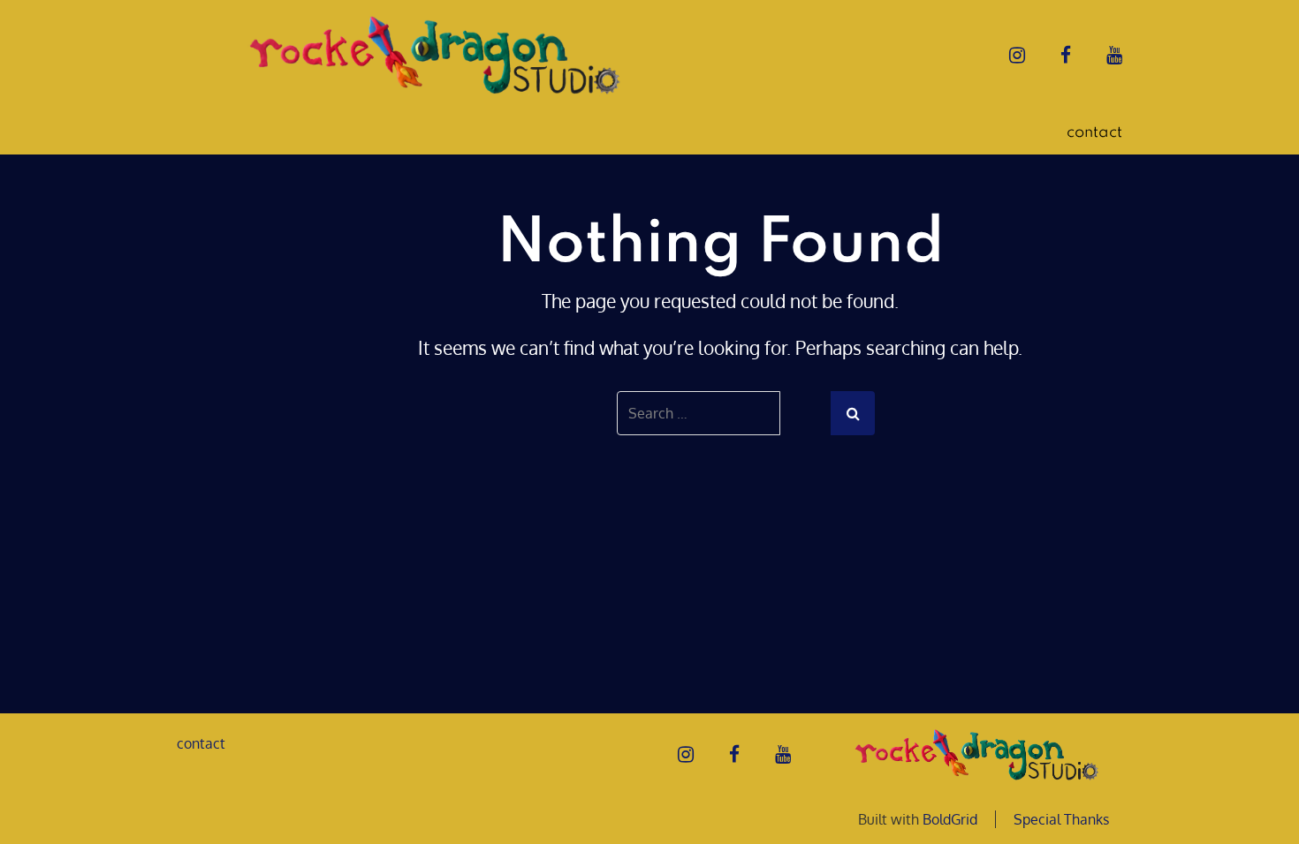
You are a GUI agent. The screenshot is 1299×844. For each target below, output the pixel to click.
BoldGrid (950, 819)
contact (1094, 132)
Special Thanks (1061, 819)
